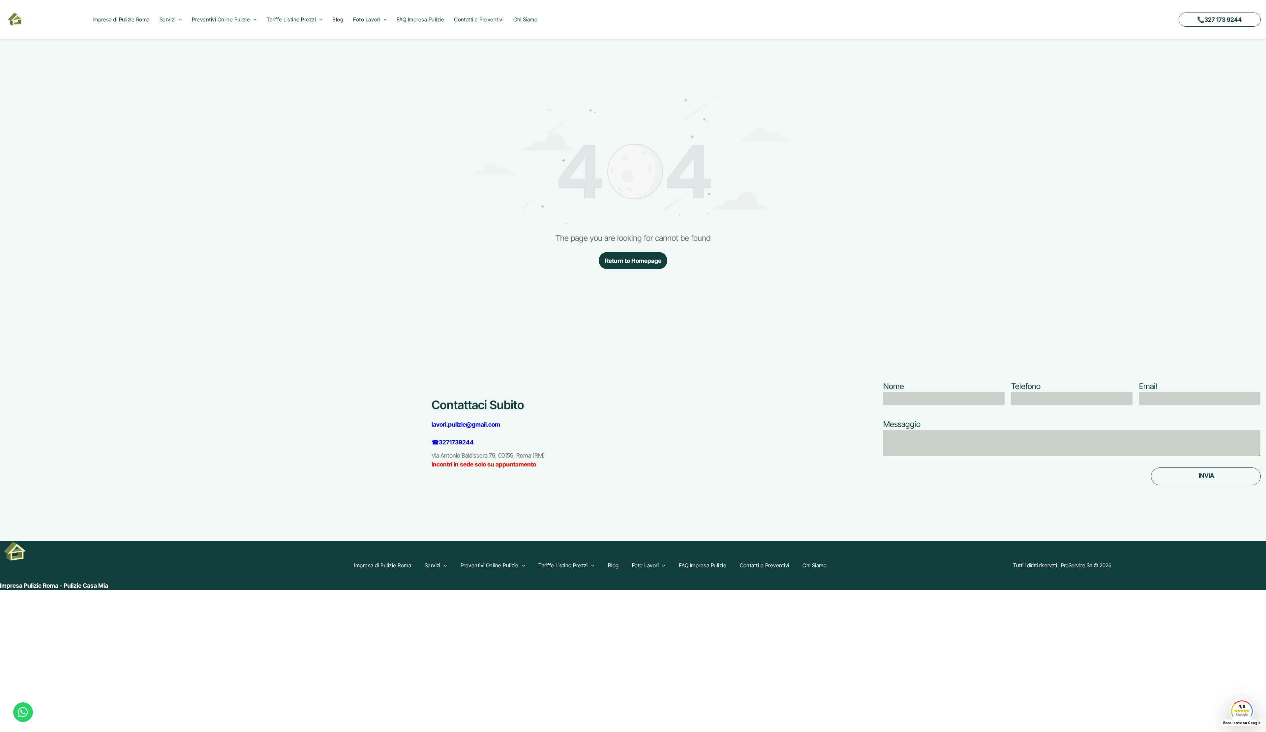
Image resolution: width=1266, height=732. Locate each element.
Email (1148, 386)
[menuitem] (121, 19)
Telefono (1025, 386)
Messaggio (901, 424)
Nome (893, 386)
